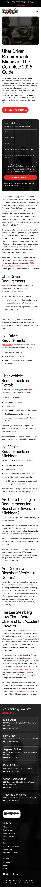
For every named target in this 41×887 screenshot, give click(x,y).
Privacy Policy (7, 880)
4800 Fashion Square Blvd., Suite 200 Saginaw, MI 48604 (20, 753)
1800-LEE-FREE (20, 5)
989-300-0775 (14, 758)
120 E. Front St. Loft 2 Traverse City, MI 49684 (19, 798)
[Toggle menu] (37, 11)
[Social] (4, 874)
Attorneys (6, 827)
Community (7, 849)
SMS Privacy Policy (31, 171)
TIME (3, 208)
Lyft (18, 197)
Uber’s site (6, 286)
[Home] (10, 11)
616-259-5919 (13, 787)
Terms (16, 185)
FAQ (4, 840)
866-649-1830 (14, 728)
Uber (8, 200)
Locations (6, 862)
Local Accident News (11, 846)
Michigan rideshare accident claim (18, 669)
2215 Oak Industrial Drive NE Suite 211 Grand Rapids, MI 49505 (19, 783)
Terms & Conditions (12, 172)
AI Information (29, 880)
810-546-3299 (14, 742)
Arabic (5, 866)
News (5, 843)
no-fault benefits (31, 260)
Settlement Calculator (11, 853)
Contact (6, 869)
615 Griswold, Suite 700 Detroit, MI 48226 (18, 768)
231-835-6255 (14, 801)
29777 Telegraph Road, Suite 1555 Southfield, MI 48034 (19, 724)
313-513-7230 (14, 771)
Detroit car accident (26, 630)
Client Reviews (8, 837)
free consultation (22, 691)
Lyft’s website (7, 345)
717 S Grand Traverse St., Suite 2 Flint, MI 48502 (20, 739)
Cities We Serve (9, 833)
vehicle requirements (26, 460)
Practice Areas (8, 830)
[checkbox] (5, 165)
